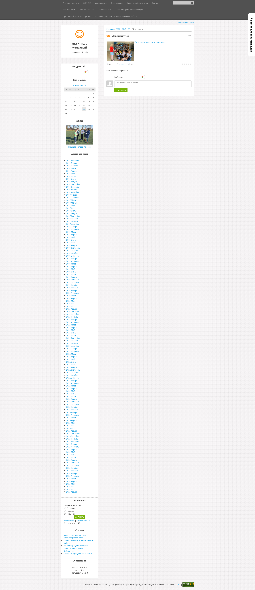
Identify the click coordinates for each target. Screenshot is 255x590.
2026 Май (70, 484)
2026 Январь (71, 473)
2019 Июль (71, 274)
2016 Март (71, 168)
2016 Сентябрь (73, 184)
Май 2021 (79, 85)
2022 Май (70, 359)
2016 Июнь (71, 176)
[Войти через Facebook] (134, 77)
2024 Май (70, 423)
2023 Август (71, 399)
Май (124, 29)
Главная (110, 29)
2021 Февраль (72, 322)
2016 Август (71, 181)
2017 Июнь (71, 208)
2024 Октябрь (72, 436)
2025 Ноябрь (72, 468)
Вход (192, 22)
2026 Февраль (72, 476)
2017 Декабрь (72, 224)
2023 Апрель (72, 388)
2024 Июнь (71, 425)
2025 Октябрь (72, 465)
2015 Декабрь (72, 160)
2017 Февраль (72, 197)
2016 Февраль (72, 165)
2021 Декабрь (72, 346)
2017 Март (71, 200)
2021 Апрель (72, 327)
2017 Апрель (72, 203)
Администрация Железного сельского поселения (76, 547)
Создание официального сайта (78, 553)
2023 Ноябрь (72, 407)
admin (121, 64)
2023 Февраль (72, 383)
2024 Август (71, 431)
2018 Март (71, 232)
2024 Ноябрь (72, 439)
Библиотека (69, 551)
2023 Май (70, 391)
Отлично (71, 508)
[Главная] (79, 37)
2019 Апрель (72, 266)
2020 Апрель (72, 298)
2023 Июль (71, 396)
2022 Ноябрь (72, 375)
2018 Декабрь (72, 256)
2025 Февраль (72, 446)
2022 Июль (71, 364)
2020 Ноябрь (72, 317)
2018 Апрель (72, 234)
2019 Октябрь (72, 282)
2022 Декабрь (72, 378)
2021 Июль (71, 335)
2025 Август (71, 460)
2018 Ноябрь (72, 253)
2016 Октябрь (72, 187)
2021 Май (70, 330)
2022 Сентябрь (73, 370)
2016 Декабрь (72, 192)
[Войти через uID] (125, 77)
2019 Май (70, 269)
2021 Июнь (71, 332)
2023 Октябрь (72, 404)
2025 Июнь (71, 454)
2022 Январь (71, 348)
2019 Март (71, 264)
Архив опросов (83, 520)
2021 (118, 29)
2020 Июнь (71, 303)
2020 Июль (71, 306)
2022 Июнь (71, 362)
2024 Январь (71, 412)
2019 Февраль (72, 261)
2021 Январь (71, 319)
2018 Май (70, 237)
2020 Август (71, 309)
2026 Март (71, 478)
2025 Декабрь (72, 470)
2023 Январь (71, 380)
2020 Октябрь (72, 314)
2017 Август (71, 213)
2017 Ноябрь (72, 221)
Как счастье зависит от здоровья (149, 42)
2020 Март (71, 295)
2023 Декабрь (72, 409)
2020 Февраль (72, 293)
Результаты (69, 520)
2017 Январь (71, 195)
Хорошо (70, 511)
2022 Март (71, 354)
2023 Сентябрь (73, 401)
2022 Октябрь (72, 372)
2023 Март (71, 385)
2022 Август (71, 367)
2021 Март (71, 325)
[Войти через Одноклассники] (148, 77)
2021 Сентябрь (73, 338)
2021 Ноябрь (72, 343)
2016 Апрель (72, 171)
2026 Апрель (72, 481)
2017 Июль (71, 210)
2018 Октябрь (72, 250)
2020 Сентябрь (73, 311)
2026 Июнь (71, 486)
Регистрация (183, 22)
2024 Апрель (72, 420)
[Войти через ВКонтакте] (130, 77)
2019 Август (71, 277)
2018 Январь (71, 226)
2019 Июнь (71, 271)
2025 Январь (71, 444)
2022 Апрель (72, 356)
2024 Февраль (72, 415)
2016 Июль (71, 179)
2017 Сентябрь (73, 216)
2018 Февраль (72, 229)
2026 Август (71, 492)
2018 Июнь (71, 240)
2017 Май (70, 205)
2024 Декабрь (72, 441)
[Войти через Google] (143, 77)
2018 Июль (71, 242)
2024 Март (71, 417)
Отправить (121, 90)
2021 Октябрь (72, 340)
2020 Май (70, 301)
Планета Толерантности (79, 147)
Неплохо (71, 514)
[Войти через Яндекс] (139, 77)
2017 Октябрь (72, 218)
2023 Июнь (71, 393)
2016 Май (70, 173)
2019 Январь (71, 258)
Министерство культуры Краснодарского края (75, 536)
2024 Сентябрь (73, 433)
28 (129, 29)
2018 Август (71, 245)
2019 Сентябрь (73, 279)
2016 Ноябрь (72, 189)
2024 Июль (71, 428)
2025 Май (70, 452)
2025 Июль (71, 457)
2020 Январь (71, 290)
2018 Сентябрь (73, 248)
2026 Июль (71, 489)
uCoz (178, 584)
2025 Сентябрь (73, 462)
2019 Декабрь (72, 287)
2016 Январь (71, 163)
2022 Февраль (72, 351)
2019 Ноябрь (72, 285)
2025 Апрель (72, 449)
